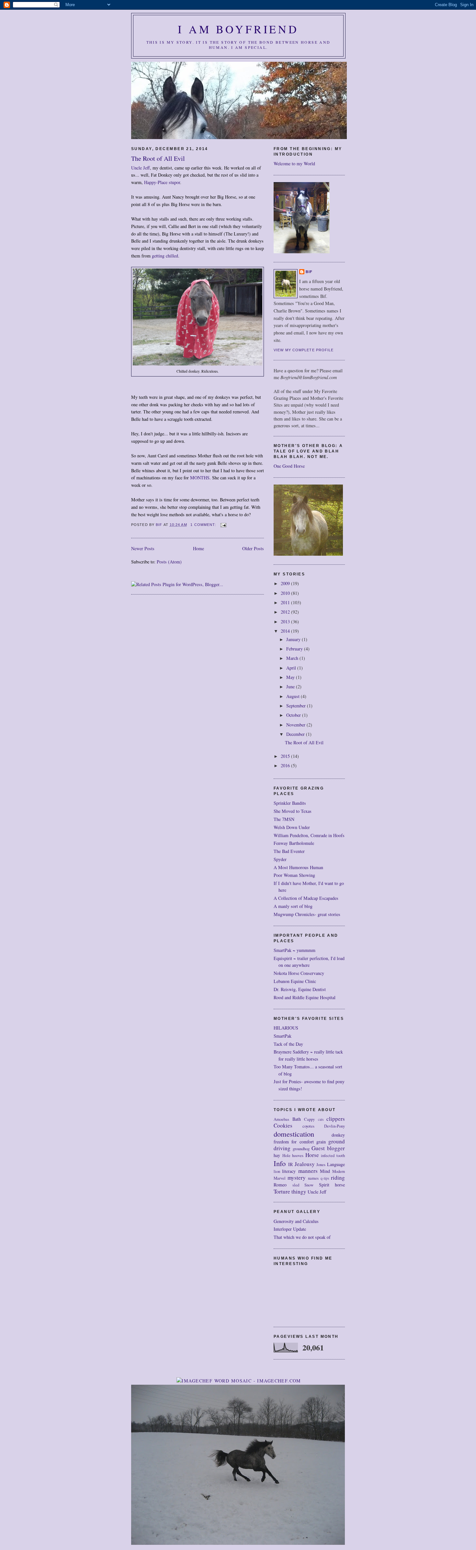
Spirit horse (332, 1185)
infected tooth (333, 1155)
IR (290, 1164)
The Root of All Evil (158, 158)
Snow (308, 1185)
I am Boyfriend (238, 29)
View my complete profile (304, 350)
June (291, 686)
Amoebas (281, 1119)
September (296, 706)
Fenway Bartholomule (294, 843)
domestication (294, 1134)
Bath (296, 1119)
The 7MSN (284, 819)
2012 (286, 612)
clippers (335, 1118)
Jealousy (305, 1164)
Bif (309, 272)
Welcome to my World (294, 163)
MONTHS (200, 478)
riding (338, 1177)
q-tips (325, 1178)
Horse (312, 1155)
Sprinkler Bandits (290, 803)
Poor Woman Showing (294, 875)
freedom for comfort (294, 1142)
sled (295, 1185)
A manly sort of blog (293, 906)
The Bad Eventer (289, 851)
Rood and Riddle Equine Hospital (304, 997)
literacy (289, 1171)
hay (277, 1155)
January (294, 639)
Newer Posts (142, 548)
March (293, 658)
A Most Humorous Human (298, 867)
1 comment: (203, 525)
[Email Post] (223, 525)
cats (320, 1119)
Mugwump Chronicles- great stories (307, 914)
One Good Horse (289, 466)
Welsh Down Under (292, 827)
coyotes (308, 1126)
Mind (325, 1171)
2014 (286, 631)
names (313, 1178)
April (291, 668)
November (296, 725)
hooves (297, 1155)
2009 (286, 583)
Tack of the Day (288, 1044)
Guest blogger (328, 1148)
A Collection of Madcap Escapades (306, 898)
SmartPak (282, 1036)
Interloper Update (290, 1229)
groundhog (301, 1149)
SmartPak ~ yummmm (294, 950)
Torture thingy (290, 1191)
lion (277, 1171)
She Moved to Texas (293, 811)
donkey (338, 1135)
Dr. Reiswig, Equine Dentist (300, 989)
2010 (286, 593)
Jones (320, 1164)
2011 (286, 602)
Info (280, 1163)
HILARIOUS (286, 1028)
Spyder (280, 859)
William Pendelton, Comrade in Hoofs (309, 835)
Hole (286, 1155)
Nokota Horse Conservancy (299, 973)
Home (198, 548)
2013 (286, 621)
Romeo (280, 1185)
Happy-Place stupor (162, 182)
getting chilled (165, 256)
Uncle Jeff (140, 168)
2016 (286, 765)
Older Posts (253, 548)
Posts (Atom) (169, 562)
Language (336, 1164)
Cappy (309, 1119)
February (295, 649)
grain (321, 1142)
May (291, 677)
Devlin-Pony (334, 1126)
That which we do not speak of (302, 1237)
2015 (286, 756)
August (293, 696)
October (294, 715)
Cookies (283, 1125)
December (296, 734)
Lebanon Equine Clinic (295, 981)
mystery (297, 1177)
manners (308, 1170)
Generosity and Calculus (296, 1221)
